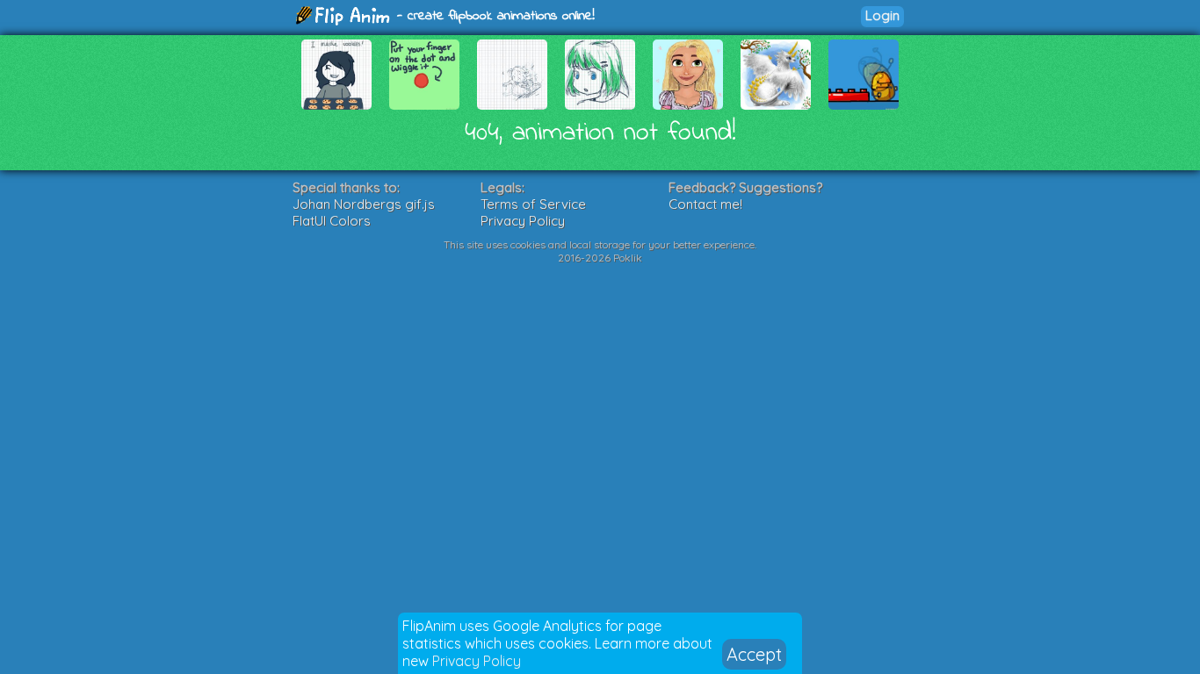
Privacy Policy (476, 661)
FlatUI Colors (332, 220)
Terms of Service (533, 204)
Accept (754, 654)
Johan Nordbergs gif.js (364, 204)
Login (882, 15)
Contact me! (705, 204)
